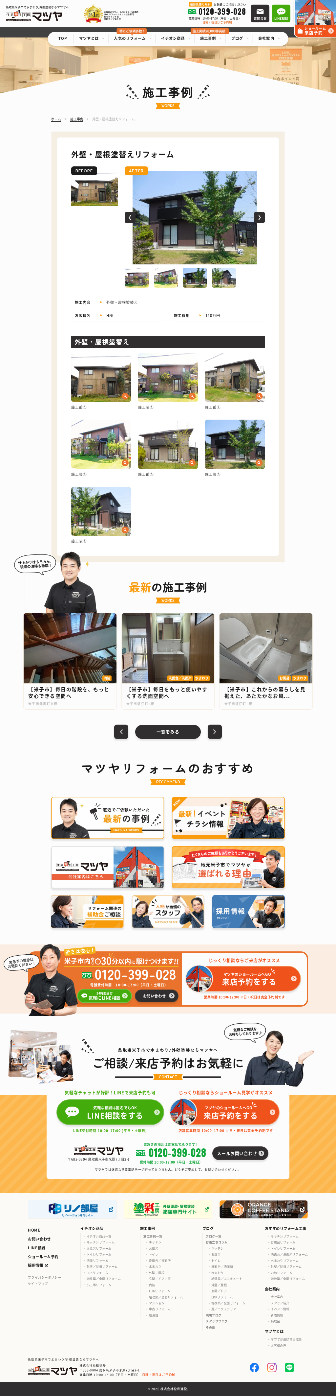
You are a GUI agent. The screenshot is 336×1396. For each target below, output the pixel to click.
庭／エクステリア (223, 1309)
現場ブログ (213, 1315)
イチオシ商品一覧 (99, 1236)
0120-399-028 (135, 974)
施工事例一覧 (152, 1236)
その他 (210, 1327)
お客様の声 (278, 1345)
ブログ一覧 (213, 1236)
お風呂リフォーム (99, 1248)
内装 (152, 1285)
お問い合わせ (39, 1238)
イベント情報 (280, 1309)
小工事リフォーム (99, 1285)
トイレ (153, 1254)
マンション (156, 1303)
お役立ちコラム (216, 1242)
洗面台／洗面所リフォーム (289, 1254)
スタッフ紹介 (280, 1303)
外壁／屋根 (156, 1272)
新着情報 (277, 1315)
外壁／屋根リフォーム (102, 1266)
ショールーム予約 (43, 1256)
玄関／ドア (219, 1290)
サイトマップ (38, 1283)
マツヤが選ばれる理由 (286, 1339)
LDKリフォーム (97, 1272)
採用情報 (35, 1265)
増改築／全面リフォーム (104, 1278)
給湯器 (153, 1315)
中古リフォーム (160, 1309)
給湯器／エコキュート (226, 1278)
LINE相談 (36, 1247)
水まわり (155, 1266)
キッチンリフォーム (101, 1242)
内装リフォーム (281, 1272)
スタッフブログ (216, 1321)
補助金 (275, 1321)
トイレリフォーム (99, 1254)
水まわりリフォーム (285, 1260)
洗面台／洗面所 (160, 1260)
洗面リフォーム (97, 1260)
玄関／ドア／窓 (160, 1278)
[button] (130, 217)
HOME (34, 1230)
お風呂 (153, 1248)
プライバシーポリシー (44, 1277)
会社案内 (277, 1296)
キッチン (155, 1242)
